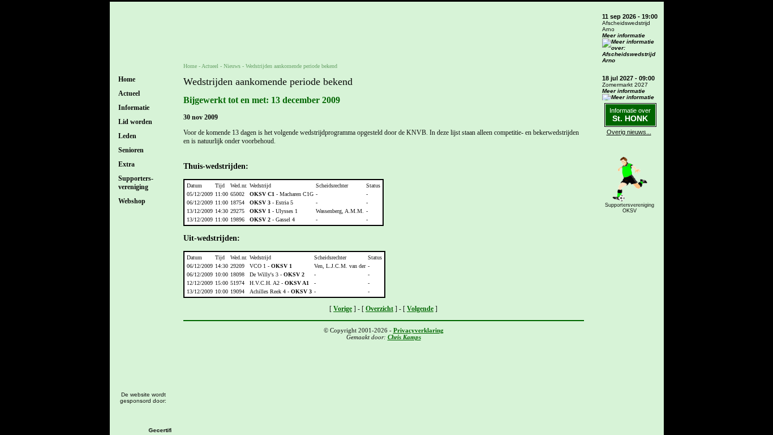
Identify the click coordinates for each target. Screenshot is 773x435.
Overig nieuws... (629, 132)
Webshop (131, 201)
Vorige (342, 309)
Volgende (420, 309)
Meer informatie (623, 35)
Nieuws (232, 66)
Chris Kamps (404, 337)
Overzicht (379, 309)
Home (126, 79)
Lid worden (135, 122)
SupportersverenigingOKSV (629, 208)
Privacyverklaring (418, 330)
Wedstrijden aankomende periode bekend (291, 66)
